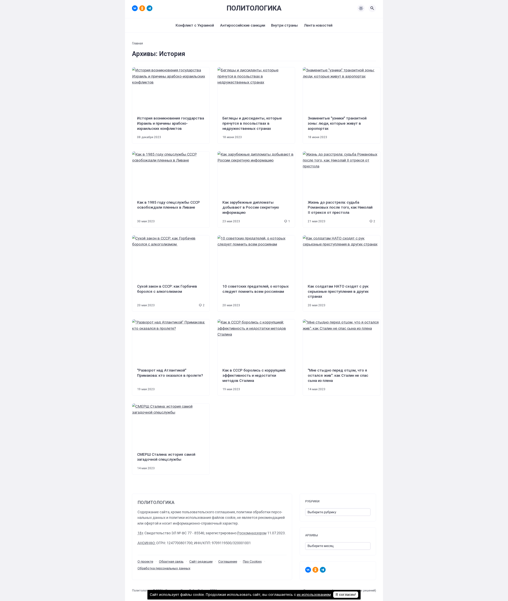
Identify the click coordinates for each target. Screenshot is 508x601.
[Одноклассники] (142, 8)
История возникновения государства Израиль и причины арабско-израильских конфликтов (170, 123)
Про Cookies (252, 561)
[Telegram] (149, 8)
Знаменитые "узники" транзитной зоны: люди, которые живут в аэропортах (337, 123)
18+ (141, 533)
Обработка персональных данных (164, 568)
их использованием (314, 594)
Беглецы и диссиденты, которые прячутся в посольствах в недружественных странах (252, 123)
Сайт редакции (201, 561)
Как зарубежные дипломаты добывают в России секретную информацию (250, 207)
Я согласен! (346, 594)
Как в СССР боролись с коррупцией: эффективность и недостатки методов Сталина (254, 375)
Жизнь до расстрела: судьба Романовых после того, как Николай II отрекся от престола (340, 207)
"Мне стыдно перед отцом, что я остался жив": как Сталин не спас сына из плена (338, 375)
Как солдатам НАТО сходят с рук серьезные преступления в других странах (338, 291)
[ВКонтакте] (135, 8)
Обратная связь (171, 561)
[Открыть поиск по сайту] (372, 8)
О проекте (145, 561)
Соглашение (227, 561)
